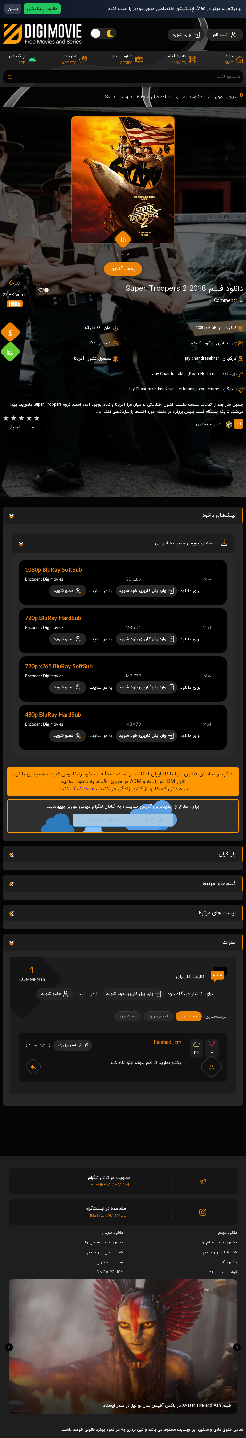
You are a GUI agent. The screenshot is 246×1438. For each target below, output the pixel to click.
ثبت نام (221, 35)
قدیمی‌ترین (158, 1016)
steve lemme (207, 389)
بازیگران (227, 854)
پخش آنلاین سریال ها (104, 1242)
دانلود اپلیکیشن (42, 9)
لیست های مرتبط (217, 913)
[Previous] (9, 1347)
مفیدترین (128, 1016)
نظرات (229, 942)
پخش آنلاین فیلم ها (219, 1242)
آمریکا (79, 358)
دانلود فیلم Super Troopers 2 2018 (138, 97)
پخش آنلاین (123, 269)
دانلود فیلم (192, 97)
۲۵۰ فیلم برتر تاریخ (220, 1252)
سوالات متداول (110, 1262)
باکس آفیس (225, 1262)
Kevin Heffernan (179, 389)
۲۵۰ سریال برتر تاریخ (105, 1252)
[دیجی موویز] (42, 48)
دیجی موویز (225, 97)
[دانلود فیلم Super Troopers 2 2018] (122, 180)
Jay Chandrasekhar (146, 389)
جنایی (223, 343)
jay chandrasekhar (202, 358)
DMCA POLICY (109, 1272)
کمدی (196, 343)
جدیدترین (188, 1016)
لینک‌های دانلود (219, 515)
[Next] (237, 1347)
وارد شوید (182, 35)
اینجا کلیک (82, 788)
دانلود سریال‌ (112, 1232)
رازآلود (209, 343)
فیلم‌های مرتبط (219, 883)
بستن (13, 9)
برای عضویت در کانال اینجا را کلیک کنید (123, 820)
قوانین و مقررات (222, 1272)
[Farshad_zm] (211, 1066)
